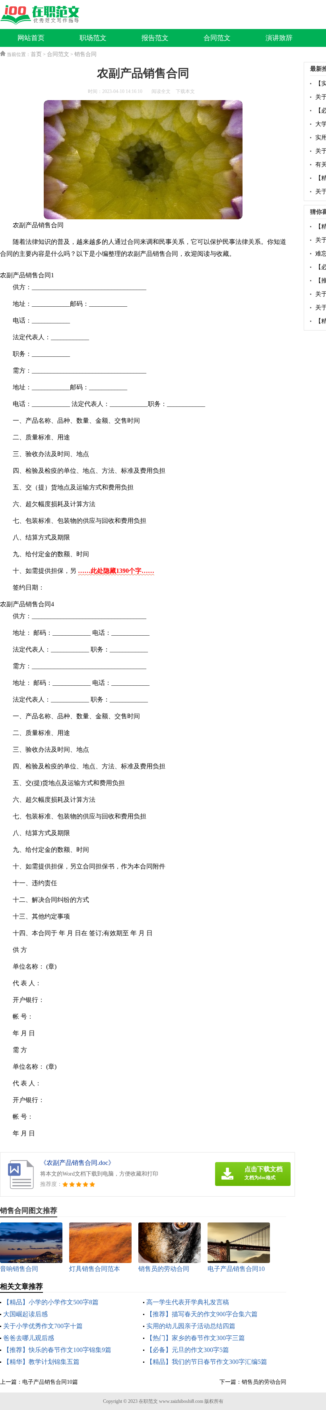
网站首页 (31, 38)
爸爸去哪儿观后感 (28, 1338)
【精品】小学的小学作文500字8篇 (51, 1302)
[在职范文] (41, 15)
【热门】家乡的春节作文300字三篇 (195, 1338)
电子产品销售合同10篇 (50, 1382)
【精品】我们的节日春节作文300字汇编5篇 (206, 1361)
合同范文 (217, 38)
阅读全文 (161, 91)
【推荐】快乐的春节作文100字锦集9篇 (57, 1349)
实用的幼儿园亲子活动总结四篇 (190, 1326)
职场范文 (93, 38)
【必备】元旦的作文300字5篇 (187, 1349)
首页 (36, 54)
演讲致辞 (279, 38)
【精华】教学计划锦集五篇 (41, 1361)
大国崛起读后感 (25, 1314)
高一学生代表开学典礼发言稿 (187, 1302)
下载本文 (185, 91)
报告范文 (155, 38)
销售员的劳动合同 (264, 1382)
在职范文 (148, 1401)
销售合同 (85, 54)
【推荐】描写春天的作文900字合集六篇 (202, 1314)
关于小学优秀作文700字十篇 (43, 1326)
